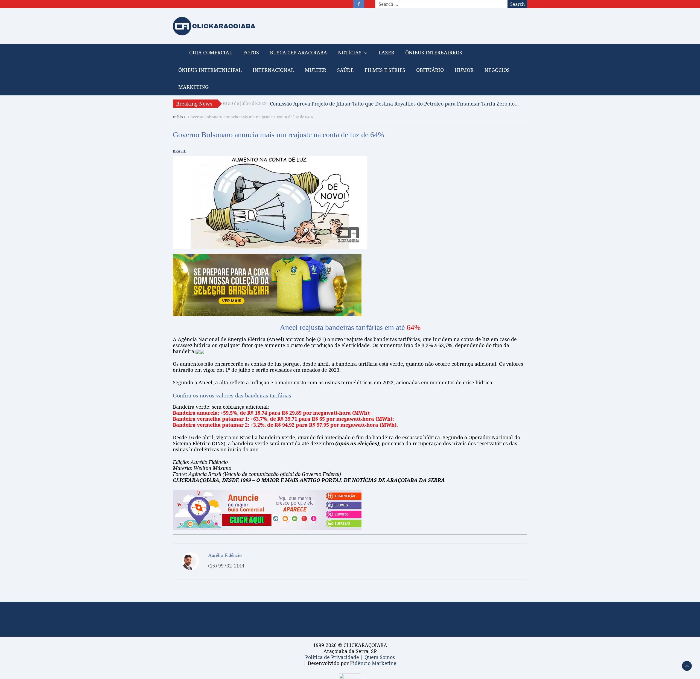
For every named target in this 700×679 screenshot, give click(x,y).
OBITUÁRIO (430, 70)
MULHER (315, 70)
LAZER (386, 52)
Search (517, 4)
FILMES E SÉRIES (384, 70)
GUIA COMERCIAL (210, 52)
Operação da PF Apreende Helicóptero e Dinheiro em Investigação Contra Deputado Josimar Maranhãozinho (395, 103)
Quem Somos (379, 657)
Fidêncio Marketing (373, 663)
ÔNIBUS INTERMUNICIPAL (210, 70)
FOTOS (251, 52)
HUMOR (464, 70)
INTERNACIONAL (273, 70)
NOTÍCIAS (349, 52)
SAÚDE (345, 70)
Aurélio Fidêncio (225, 555)
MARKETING (193, 87)
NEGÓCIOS (497, 70)
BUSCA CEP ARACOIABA (298, 52)
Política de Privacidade (332, 657)
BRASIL (179, 151)
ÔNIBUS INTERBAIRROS (433, 52)
